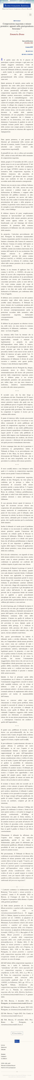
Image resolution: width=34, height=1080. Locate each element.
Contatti (3, 1056)
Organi (3, 1049)
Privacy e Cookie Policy (8, 1065)
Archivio (4, 1047)
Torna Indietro (17, 1033)
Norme (3, 1054)
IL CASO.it (4, 1058)
